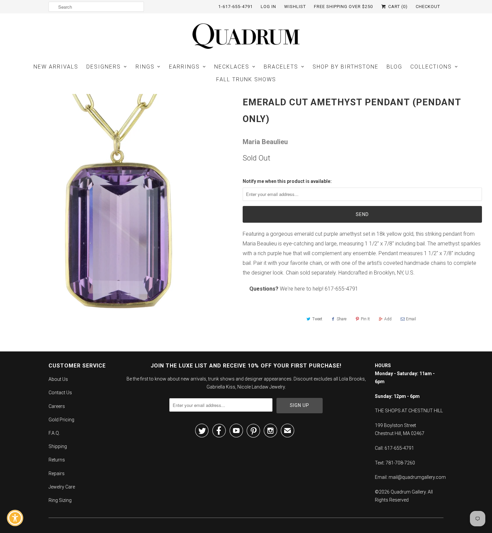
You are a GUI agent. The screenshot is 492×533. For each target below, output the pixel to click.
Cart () (397, 6)
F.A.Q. (54, 433)
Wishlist (295, 6)
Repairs (57, 473)
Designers (103, 67)
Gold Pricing (61, 419)
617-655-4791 (341, 289)
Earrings (184, 67)
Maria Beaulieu (265, 142)
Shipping (58, 446)
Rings (145, 67)
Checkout (428, 6)
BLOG (394, 67)
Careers (57, 406)
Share (341, 319)
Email (411, 319)
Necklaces (231, 67)
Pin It (365, 319)
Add (388, 319)
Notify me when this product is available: (287, 181)
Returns (57, 459)
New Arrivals (55, 67)
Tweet (317, 319)
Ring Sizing (60, 500)
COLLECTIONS (431, 67)
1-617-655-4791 (235, 6)
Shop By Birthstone (346, 67)
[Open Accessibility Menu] (15, 518)
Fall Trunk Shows (246, 79)
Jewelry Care (62, 487)
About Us (58, 379)
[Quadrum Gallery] (246, 36)
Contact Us (60, 392)
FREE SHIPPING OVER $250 (343, 6)
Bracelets (281, 67)
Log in (268, 6)
